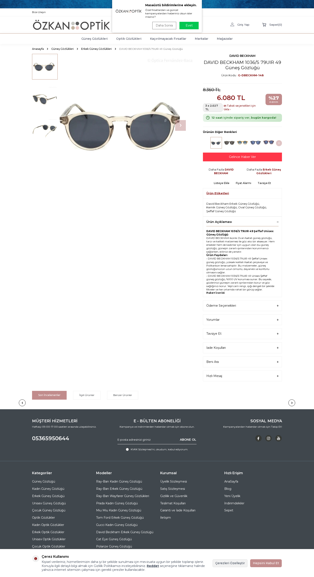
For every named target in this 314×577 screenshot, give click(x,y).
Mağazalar (225, 39)
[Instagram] (268, 438)
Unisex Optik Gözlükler (49, 539)
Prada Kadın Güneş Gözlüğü (117, 503)
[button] (180, 125)
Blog (227, 489)
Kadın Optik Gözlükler (48, 525)
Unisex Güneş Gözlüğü (49, 503)
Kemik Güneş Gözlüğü (221, 207)
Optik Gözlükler (43, 518)
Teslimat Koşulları (173, 503)
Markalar (201, 39)
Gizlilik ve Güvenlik (173, 496)
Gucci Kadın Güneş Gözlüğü (117, 525)
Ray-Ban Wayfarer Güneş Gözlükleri (122, 496)
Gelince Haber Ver (242, 157)
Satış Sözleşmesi (172, 489)
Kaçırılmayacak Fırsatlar (168, 39)
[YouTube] (278, 438)
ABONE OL (188, 440)
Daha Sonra (164, 25)
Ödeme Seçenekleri (221, 306)
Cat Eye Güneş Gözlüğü (114, 539)
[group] (125, 125)
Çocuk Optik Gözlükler (48, 546)
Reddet (153, 566)
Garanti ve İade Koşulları (177, 510)
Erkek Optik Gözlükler (48, 532)
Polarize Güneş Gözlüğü (114, 546)
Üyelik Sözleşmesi (173, 481)
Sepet (228, 510)
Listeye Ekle (221, 183)
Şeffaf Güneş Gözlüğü (221, 211)
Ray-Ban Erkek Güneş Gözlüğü (119, 489)
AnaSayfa (231, 481)
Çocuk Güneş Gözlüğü (48, 510)
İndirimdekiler (234, 503)
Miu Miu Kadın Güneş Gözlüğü (118, 510)
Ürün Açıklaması (219, 222)
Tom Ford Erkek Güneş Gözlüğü (120, 518)
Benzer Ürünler (122, 395)
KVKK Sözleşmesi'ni (143, 449)
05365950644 (50, 438)
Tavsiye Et (264, 183)
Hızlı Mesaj (214, 376)
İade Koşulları (216, 348)
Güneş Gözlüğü (43, 481)
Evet (189, 25)
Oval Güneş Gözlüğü (252, 207)
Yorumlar (213, 320)
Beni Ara (212, 362)
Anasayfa (38, 48)
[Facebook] (258, 438)
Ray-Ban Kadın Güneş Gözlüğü (119, 481)
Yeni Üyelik (232, 496)
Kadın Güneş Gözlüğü (48, 489)
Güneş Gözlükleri (94, 39)
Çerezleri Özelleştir (230, 563)
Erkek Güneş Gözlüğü (48, 496)
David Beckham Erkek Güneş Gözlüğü (232, 203)
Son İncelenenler (49, 395)
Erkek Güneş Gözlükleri (96, 48)
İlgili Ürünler (86, 395)
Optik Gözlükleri (128, 39)
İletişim (165, 518)
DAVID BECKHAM (242, 56)
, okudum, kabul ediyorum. (159, 449)
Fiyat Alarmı (243, 183)
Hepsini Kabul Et (266, 563)
